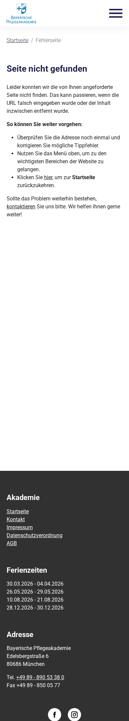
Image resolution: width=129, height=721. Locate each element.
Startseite (18, 511)
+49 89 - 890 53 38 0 (40, 677)
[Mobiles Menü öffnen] (115, 13)
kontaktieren (21, 206)
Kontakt (16, 519)
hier (48, 177)
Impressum (20, 527)
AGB (12, 543)
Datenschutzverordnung (35, 535)
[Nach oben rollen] (114, 706)
